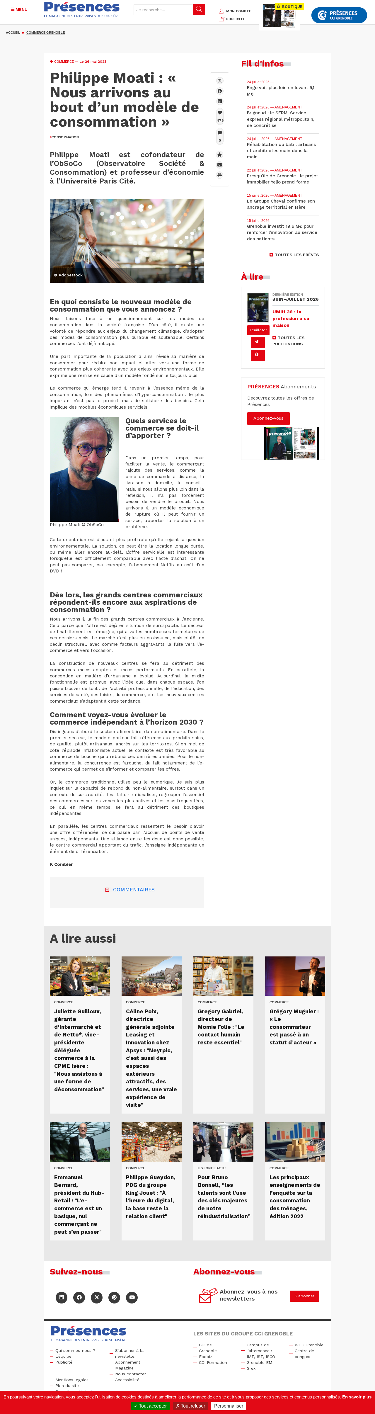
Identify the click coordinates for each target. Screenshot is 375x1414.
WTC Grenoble (309, 1344)
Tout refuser (192, 1405)
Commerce (64, 62)
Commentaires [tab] (134, 890)
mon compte (238, 11)
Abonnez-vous (268, 418)
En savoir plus (356, 1396)
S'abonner (304, 1296)
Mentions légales (71, 1379)
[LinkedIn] (61, 1297)
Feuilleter (258, 330)
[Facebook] (220, 91)
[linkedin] (220, 101)
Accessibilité (127, 1379)
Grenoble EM (259, 1362)
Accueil (13, 32)
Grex (251, 1368)
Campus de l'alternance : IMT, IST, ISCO (261, 1350)
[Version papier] (258, 342)
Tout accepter (152, 1405)
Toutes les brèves (297, 254)
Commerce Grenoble (45, 32)
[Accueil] (82, 9)
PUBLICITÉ (235, 19)
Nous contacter (130, 1373)
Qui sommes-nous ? (75, 1350)
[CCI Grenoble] (339, 15)
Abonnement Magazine (127, 1365)
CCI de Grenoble (208, 1347)
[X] (220, 80)
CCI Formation (213, 1362)
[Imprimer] (219, 175)
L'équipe (63, 1356)
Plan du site (67, 1385)
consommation (64, 137)
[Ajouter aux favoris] (219, 154)
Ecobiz (205, 1356)
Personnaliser (228, 1405)
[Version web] (258, 355)
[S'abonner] (208, 1296)
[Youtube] (132, 1297)
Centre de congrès (304, 1353)
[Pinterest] (114, 1297)
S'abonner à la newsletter (129, 1353)
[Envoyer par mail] (219, 165)
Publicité (63, 1362)
